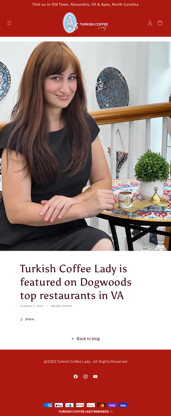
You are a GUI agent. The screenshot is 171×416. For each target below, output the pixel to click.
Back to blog (88, 338)
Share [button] (29, 319)
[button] (85, 411)
